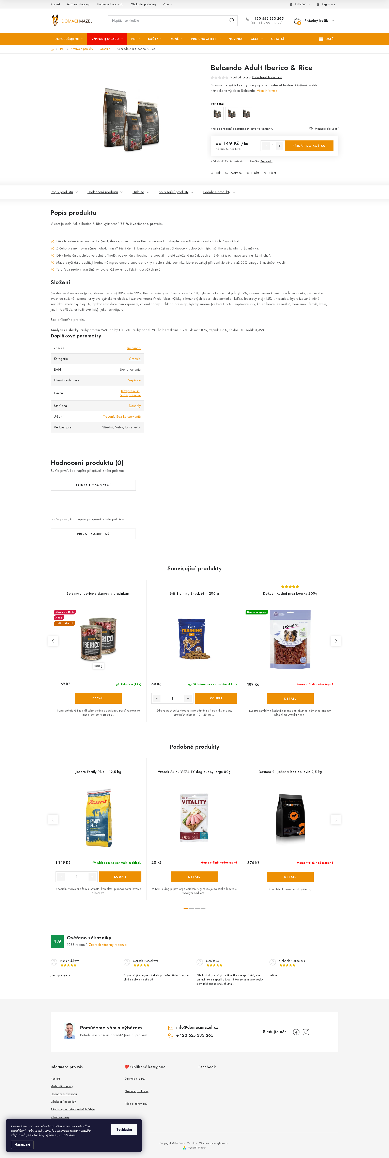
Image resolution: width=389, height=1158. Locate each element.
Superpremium (130, 395)
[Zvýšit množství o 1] (279, 146)
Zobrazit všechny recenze (108, 944)
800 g (98, 666)
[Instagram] (306, 1032)
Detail (98, 698)
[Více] (326, 39)
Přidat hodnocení (93, 485)
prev (53, 641)
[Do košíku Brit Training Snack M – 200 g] (216, 698)
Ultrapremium (130, 391)
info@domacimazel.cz (197, 1027)
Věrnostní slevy (60, 1117)
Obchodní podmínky (144, 4)
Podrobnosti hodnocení (267, 77)
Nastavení (22, 1144)
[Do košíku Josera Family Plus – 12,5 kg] (120, 876)
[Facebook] (296, 1032)
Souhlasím (124, 1129)
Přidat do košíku (309, 146)
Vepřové (134, 380)
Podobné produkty (216, 192)
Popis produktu (62, 192)
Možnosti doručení (327, 129)
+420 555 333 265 (267, 19)
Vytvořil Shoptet (197, 1147)
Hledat (232, 20)
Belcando (267, 161)
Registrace (328, 4)
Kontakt (55, 4)
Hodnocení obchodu (110, 4)
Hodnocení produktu (103, 192)
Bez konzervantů (128, 416)
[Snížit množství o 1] (266, 146)
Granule (135, 358)
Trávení (108, 416)
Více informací (268, 90)
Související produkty (173, 192)
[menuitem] (69, 39)
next (336, 641)
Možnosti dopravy (78, 4)
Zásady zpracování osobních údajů (73, 1109)
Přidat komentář (93, 534)
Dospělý (135, 405)
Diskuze (138, 192)
